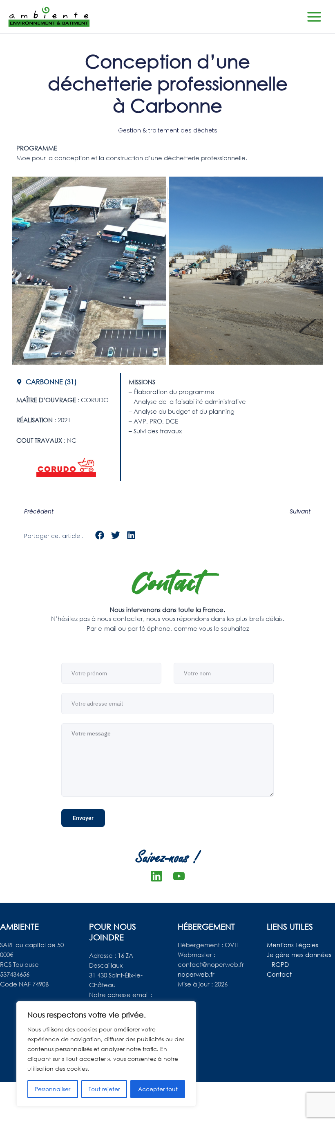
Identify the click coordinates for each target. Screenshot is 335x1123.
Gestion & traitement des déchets (167, 130)
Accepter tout (158, 1089)
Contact (279, 974)
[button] (100, 535)
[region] (106, 1054)
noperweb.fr (196, 974)
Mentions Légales (292, 945)
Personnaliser (52, 1089)
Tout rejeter (104, 1089)
